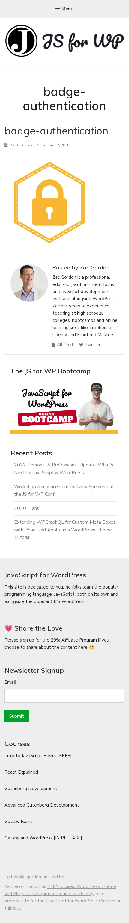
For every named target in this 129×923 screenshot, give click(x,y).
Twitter (91, 345)
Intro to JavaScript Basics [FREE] (38, 756)
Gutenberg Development (30, 789)
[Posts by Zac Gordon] (29, 284)
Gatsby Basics (19, 822)
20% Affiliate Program (74, 640)
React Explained (21, 772)
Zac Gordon (20, 145)
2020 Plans (26, 508)
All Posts (66, 345)
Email (10, 682)
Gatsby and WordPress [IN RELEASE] (43, 838)
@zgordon (30, 877)
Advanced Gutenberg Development (41, 805)
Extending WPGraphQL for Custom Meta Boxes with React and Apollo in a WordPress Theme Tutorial (65, 530)
